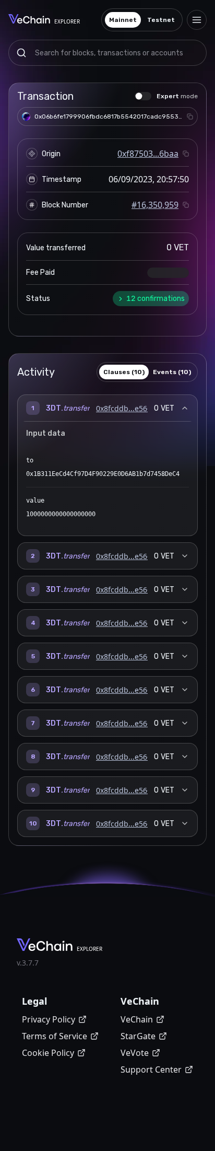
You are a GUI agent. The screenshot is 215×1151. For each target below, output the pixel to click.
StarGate (138, 1036)
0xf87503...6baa (147, 153)
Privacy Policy (48, 1019)
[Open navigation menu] (197, 20)
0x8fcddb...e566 (123, 408)
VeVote (135, 1053)
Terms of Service (54, 1036)
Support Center (151, 1069)
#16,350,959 (155, 205)
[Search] (21, 53)
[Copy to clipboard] (190, 116)
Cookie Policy (48, 1053)
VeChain (137, 1019)
